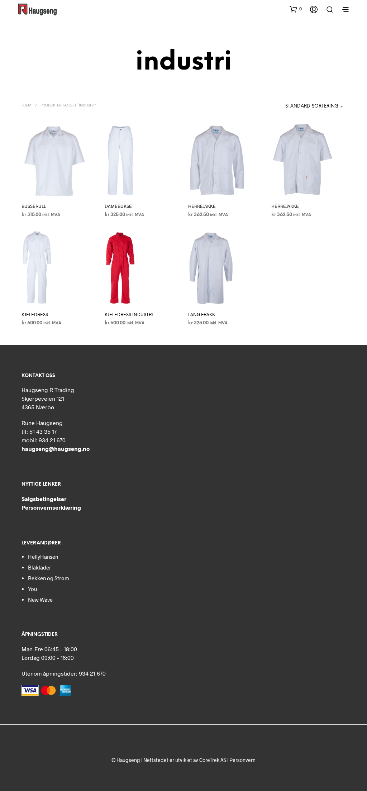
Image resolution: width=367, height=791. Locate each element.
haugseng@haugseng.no (56, 448)
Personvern (242, 760)
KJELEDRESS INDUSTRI (129, 315)
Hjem (26, 106)
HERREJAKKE (202, 206)
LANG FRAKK (201, 315)
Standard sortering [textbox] (311, 106)
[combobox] (296, 106)
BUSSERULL (34, 206)
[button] (296, 9)
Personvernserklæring (51, 507)
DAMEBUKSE (118, 206)
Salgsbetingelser (44, 498)
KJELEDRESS (35, 315)
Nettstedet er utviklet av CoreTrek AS (184, 760)
